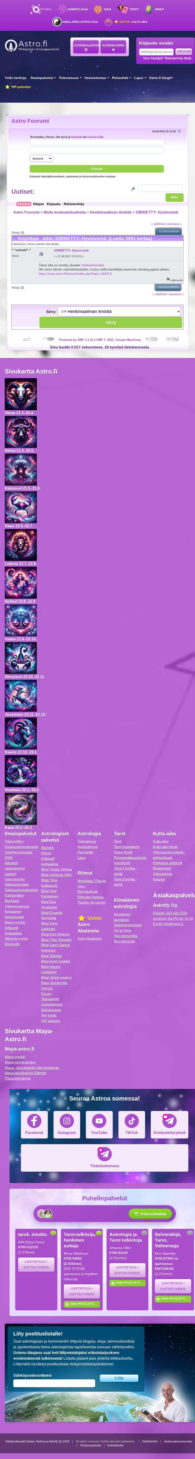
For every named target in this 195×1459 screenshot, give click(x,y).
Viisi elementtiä (125, 936)
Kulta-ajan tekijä (165, 847)
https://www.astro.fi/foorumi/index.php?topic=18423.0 (75, 273)
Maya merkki (15, 922)
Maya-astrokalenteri (20, 1062)
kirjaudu (76, 136)
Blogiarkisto (162, 868)
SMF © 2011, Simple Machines (118, 340)
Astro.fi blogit (160, 78)
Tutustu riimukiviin (91, 902)
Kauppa (159, 879)
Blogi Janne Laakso (56, 977)
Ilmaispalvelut (42, 78)
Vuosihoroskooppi (127, 925)
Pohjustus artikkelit (167, 863)
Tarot (134, 9)
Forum (46, 994)
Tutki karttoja (15, 78)
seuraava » (174, 224)
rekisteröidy (95, 136)
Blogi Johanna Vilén (56, 875)
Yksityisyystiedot (90, 1445)
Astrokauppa (113, 45)
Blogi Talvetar (51, 956)
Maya (107, 9)
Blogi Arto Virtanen (55, 934)
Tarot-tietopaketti (126, 847)
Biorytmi (47, 848)
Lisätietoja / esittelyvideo (36, 1264)
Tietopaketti (50, 999)
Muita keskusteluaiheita (65, 212)
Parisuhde (120, 78)
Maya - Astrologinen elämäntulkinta (32, 1068)
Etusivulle (12, 944)
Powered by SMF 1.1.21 (76, 340)
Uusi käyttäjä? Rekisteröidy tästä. (167, 58)
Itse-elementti (124, 941)
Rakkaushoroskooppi (21, 890)
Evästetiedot (115, 1445)
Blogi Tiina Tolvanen (56, 940)
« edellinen (158, 224)
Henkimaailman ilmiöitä (111, 212)
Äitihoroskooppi (17, 884)
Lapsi (138, 78)
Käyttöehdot (149, 1441)
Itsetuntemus (95, 78)
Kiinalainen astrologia (80, 21)
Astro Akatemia (89, 938)
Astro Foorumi (30, 121)
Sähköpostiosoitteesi (32, 1375)
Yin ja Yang (122, 930)
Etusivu (46, 9)
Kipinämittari (14, 895)
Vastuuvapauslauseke (178, 1441)
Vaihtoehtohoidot (92, 265)
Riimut (159, 9)
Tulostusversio (169, 231)
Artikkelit (11, 928)
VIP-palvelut (20, 87)
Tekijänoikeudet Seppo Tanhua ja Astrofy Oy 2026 (37, 1441)
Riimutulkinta (88, 892)
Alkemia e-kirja (16, 938)
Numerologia (78, 9)
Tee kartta (48, 1015)
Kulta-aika (133, 21)
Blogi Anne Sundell (55, 961)
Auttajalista (13, 933)
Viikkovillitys (14, 841)
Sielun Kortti (123, 852)
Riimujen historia (90, 897)
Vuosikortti (122, 863)
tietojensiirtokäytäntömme (91, 1364)
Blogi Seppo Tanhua (56, 869)
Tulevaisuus (69, 78)
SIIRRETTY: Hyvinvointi (157, 212)
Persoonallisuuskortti (130, 858)
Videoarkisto (162, 874)
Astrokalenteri (86, 45)
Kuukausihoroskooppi (21, 847)
